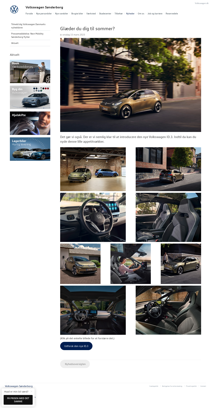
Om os (141, 13)
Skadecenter (105, 13)
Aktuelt (14, 43)
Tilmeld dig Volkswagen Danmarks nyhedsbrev (28, 26)
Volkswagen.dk (202, 3)
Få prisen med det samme (18, 400)
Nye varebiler (61, 13)
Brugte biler (77, 13)
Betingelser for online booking (172, 386)
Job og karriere (155, 13)
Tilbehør (119, 13)
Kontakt (203, 386)
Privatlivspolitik (191, 386)
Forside (29, 13)
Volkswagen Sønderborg (44, 7)
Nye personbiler (44, 13)
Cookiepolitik (153, 386)
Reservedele (172, 13)
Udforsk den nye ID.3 (76, 346)
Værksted (91, 13)
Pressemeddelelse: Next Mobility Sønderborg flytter (27, 35)
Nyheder (130, 13)
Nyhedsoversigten (75, 364)
